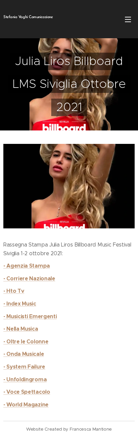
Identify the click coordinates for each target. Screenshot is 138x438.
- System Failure (24, 366)
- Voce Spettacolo (26, 391)
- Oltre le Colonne (25, 341)
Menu (128, 19)
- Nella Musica (20, 328)
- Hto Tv (13, 290)
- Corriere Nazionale (29, 278)
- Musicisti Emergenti (30, 316)
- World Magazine (26, 404)
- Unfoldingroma (25, 379)
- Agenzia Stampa (26, 265)
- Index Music (19, 303)
